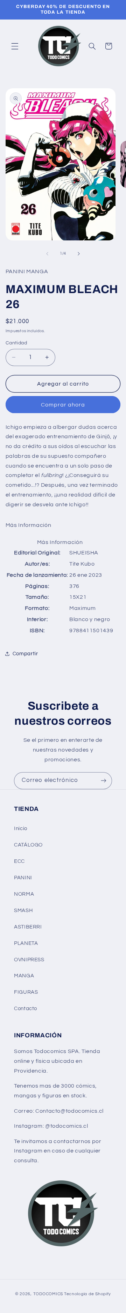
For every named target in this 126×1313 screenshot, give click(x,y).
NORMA (24, 894)
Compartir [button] (25, 653)
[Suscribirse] (104, 780)
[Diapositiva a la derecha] (78, 253)
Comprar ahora (63, 405)
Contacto (25, 1008)
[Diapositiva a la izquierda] (47, 253)
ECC (19, 861)
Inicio (20, 828)
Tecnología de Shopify (87, 1294)
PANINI (23, 877)
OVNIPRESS (29, 959)
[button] (15, 46)
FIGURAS (26, 992)
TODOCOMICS (48, 1294)
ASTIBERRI (28, 927)
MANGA (24, 975)
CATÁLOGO (28, 845)
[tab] (63, 525)
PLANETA (26, 943)
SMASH (23, 910)
